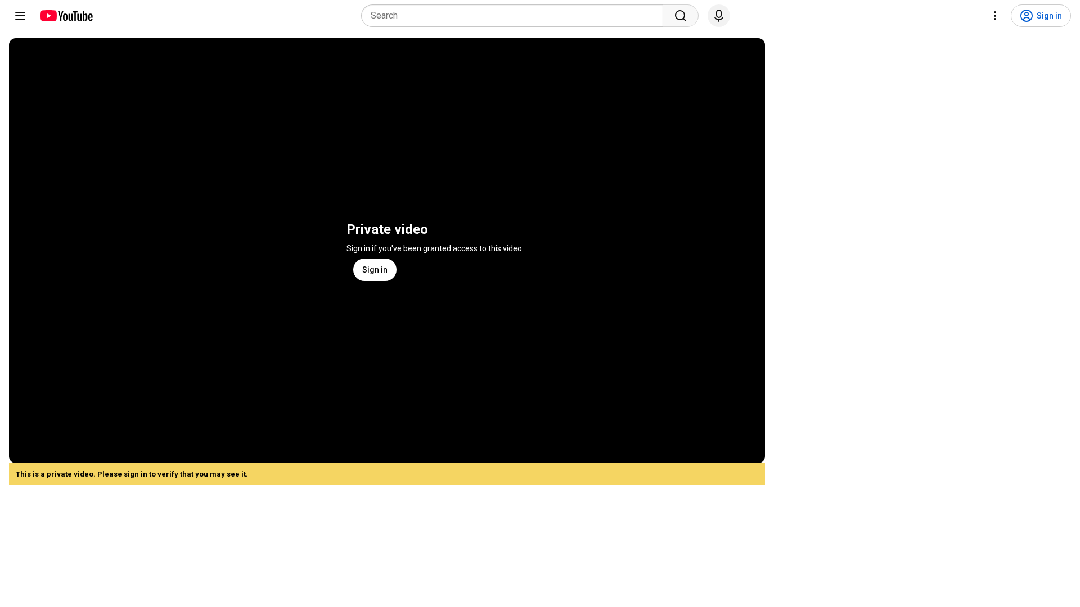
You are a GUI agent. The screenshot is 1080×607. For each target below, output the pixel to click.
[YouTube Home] (66, 15)
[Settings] (995, 15)
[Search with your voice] (719, 15)
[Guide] (20, 15)
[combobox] (515, 15)
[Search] (681, 15)
